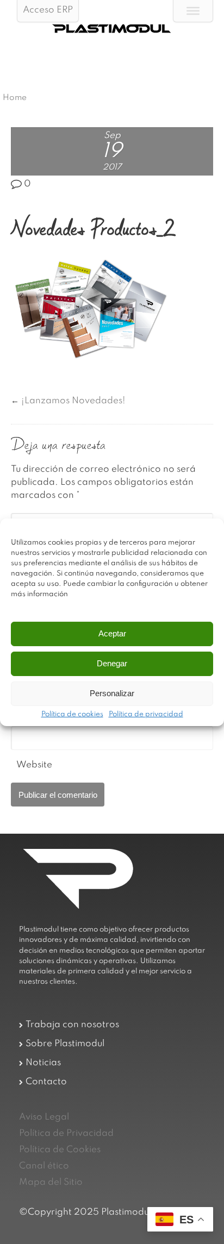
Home (15, 97)
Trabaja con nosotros (72, 1024)
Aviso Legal (44, 1117)
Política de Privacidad (66, 1133)
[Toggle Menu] (193, 11)
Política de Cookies (60, 1149)
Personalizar (112, 693)
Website (34, 765)
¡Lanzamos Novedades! (73, 400)
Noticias (43, 1062)
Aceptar (112, 633)
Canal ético (44, 1166)
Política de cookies (72, 714)
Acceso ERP (48, 10)
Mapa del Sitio (51, 1182)
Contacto (46, 1081)
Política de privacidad (146, 714)
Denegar (112, 663)
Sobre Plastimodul (65, 1043)
